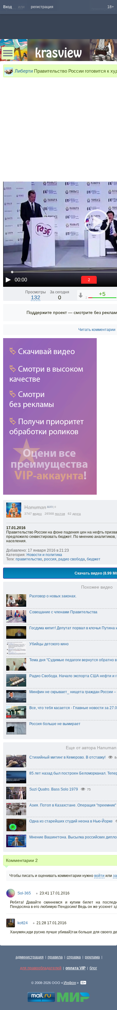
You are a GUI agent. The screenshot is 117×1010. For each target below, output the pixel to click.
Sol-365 (24, 893)
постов (60, 513)
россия (50, 559)
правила (55, 957)
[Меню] (8, 53)
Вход (7, 7)
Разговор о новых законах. (52, 596)
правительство (29, 559)
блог (93, 968)
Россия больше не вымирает (54, 724)
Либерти (24, 71)
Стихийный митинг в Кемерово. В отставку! (67, 757)
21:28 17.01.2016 (51, 923)
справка (74, 957)
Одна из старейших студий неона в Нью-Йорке (71, 821)
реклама (92, 957)
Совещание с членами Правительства (63, 612)
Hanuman (35, 507)
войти (99, 875)
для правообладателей (40, 968)
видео (37, 513)
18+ (110, 7)
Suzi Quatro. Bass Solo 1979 (53, 789)
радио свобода (71, 559)
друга (76, 513)
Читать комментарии (96, 329)
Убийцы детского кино (49, 644)
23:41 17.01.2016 (55, 893)
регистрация (42, 7)
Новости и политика (44, 555)
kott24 (22, 923)
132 (35, 297)
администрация (30, 957)
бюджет (93, 559)
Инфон (70, 983)
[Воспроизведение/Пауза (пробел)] (8, 279)
